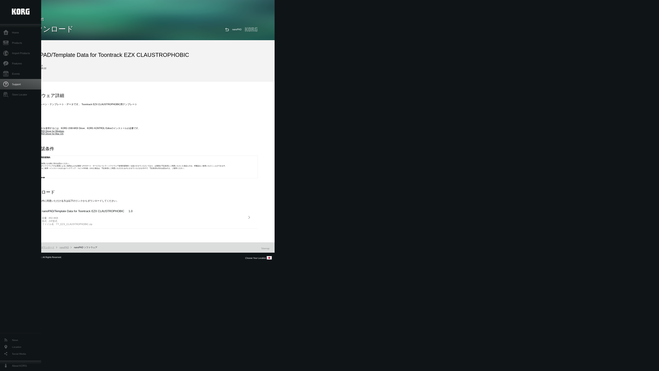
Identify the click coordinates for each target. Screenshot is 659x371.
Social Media (19, 353)
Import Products (21, 53)
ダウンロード (47, 247)
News (15, 340)
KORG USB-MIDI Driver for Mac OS (45, 133)
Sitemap (265, 248)
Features (17, 63)
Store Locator (19, 94)
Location (16, 347)
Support (16, 84)
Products (17, 42)
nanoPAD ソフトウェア (85, 247)
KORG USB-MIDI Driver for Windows (45, 131)
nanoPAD (236, 29)
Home (15, 32)
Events (16, 73)
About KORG (19, 365)
